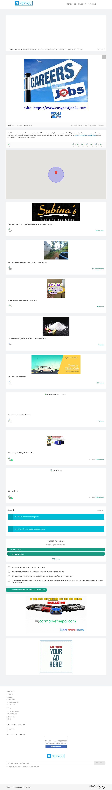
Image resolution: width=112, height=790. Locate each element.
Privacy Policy (12, 714)
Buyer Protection (13, 711)
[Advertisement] (56, 30)
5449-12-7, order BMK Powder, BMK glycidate (23, 300)
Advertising (11, 699)
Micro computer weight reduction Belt (21, 453)
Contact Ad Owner (17, 554)
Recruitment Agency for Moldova (19, 415)
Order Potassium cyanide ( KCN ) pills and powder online (27, 338)
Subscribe (99, 763)
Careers (9, 697)
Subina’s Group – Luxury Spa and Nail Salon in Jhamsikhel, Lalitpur (30, 224)
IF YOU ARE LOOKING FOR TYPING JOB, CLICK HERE (28, 590)
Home (11, 49)
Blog (8, 721)
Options (101, 49)
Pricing (9, 719)
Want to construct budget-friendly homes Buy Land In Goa (27, 262)
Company (10, 694)
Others (17, 49)
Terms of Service (12, 702)
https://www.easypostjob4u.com (85, 135)
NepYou (11, 729)
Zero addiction (13, 491)
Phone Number (15, 550)
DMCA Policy (11, 716)
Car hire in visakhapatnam (17, 377)
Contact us (11, 705)
